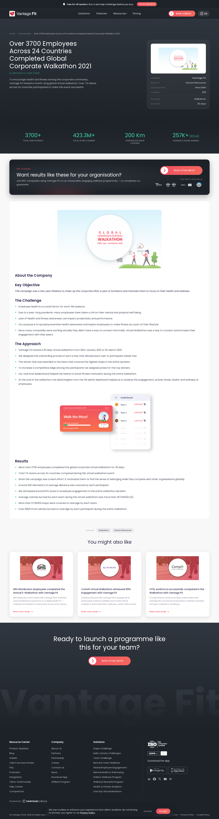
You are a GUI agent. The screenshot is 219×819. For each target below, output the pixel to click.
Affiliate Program (60, 781)
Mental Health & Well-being (108, 772)
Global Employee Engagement (110, 767)
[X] (159, 779)
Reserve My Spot (147, 4)
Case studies (24, 33)
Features (102, 13)
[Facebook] (154, 779)
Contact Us (57, 767)
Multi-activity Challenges (107, 753)
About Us (56, 748)
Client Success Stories (21, 762)
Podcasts (14, 772)
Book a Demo (183, 13)
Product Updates (18, 748)
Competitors (16, 791)
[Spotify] (170, 779)
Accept (163, 811)
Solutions (84, 13)
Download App (59, 777)
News (54, 772)
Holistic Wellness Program (107, 777)
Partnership (57, 758)
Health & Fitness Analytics (107, 786)
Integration (15, 777)
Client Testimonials (20, 781)
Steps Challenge (102, 748)
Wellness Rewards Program (108, 781)
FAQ (11, 767)
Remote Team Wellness (106, 762)
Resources (120, 13)
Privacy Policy (87, 812)
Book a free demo (184, 170)
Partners (56, 753)
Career (55, 762)
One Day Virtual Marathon (107, 791)
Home (12, 33)
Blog (11, 753)
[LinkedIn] (149, 779)
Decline (148, 811)
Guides (13, 758)
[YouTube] (165, 779)
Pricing (137, 13)
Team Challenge (102, 758)
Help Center (16, 786)
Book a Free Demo (112, 660)
